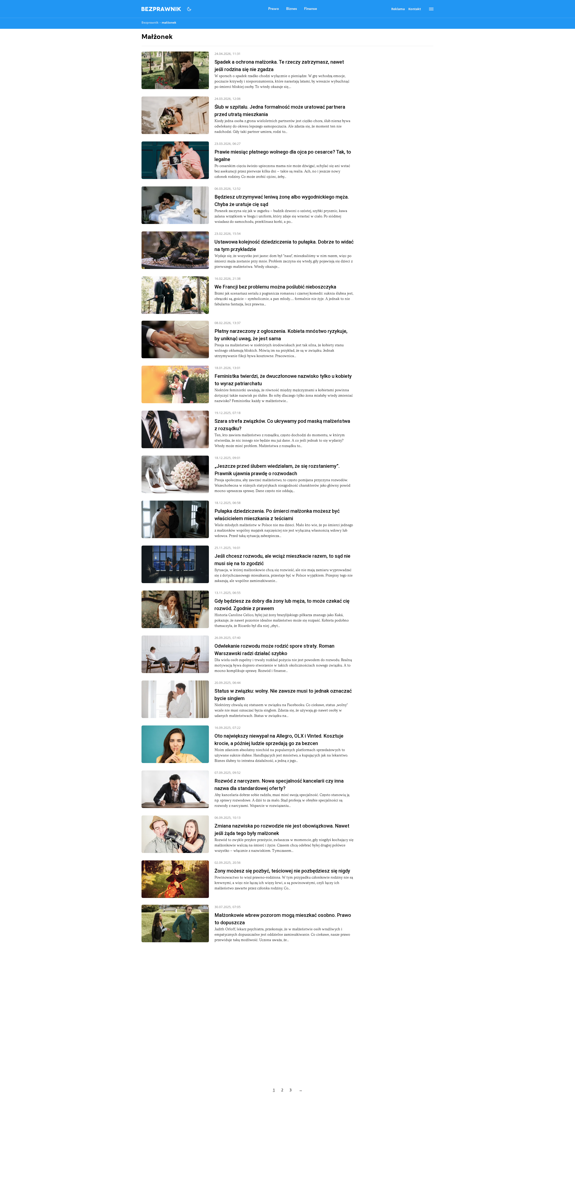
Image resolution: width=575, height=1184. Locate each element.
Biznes (291, 9)
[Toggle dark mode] (189, 8)
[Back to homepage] (161, 9)
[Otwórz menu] (429, 8)
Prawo (273, 9)
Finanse (310, 9)
